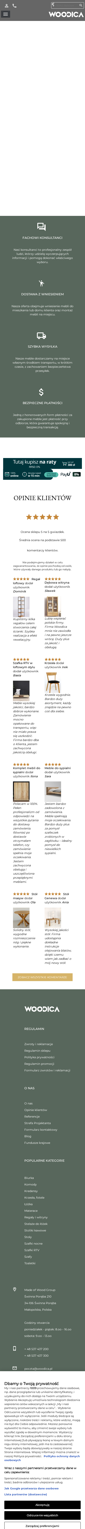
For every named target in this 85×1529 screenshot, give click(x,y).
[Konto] (6, 5)
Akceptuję (42, 1501)
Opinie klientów (35, 1110)
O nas (28, 1103)
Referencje (32, 1116)
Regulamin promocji (39, 1064)
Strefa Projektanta (37, 1123)
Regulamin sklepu (37, 1051)
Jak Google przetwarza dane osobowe (31, 1485)
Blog (27, 1136)
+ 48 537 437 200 (36, 1349)
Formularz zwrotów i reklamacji (47, 1070)
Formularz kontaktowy (40, 1130)
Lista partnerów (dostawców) (25, 1491)
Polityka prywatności (39, 1057)
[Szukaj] (81, 5)
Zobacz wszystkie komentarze (42, 977)
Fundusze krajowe (37, 1143)
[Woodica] (66, 14)
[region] (42, 1448)
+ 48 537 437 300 (36, 1355)
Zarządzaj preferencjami (42, 1522)
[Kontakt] (14, 5)
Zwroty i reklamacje (38, 1044)
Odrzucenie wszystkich (42, 1512)
